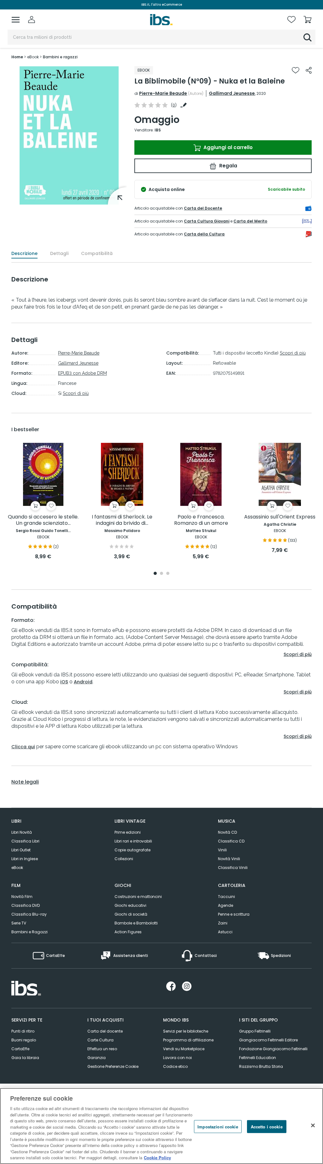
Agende (225, 905)
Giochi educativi (130, 905)
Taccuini (226, 896)
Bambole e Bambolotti (136, 923)
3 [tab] (168, 574)
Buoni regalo (23, 1040)
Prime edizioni (128, 832)
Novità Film (21, 896)
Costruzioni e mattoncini (138, 896)
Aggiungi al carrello (227, 147)
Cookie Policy (157, 1158)
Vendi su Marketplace (183, 1048)
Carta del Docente (203, 208)
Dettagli (59, 253)
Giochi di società (131, 914)
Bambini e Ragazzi (29, 932)
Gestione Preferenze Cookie (112, 1066)
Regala (227, 165)
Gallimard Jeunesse (232, 93)
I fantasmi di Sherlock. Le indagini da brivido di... (122, 520)
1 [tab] (155, 574)
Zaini (222, 923)
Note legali (25, 782)
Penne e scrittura (234, 914)
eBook (17, 867)
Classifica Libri (25, 841)
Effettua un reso (102, 1048)
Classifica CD (231, 841)
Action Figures (128, 932)
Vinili (222, 850)
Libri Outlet (21, 850)
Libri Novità (21, 832)
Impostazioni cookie (217, 1126)
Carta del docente (105, 1031)
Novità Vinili (229, 858)
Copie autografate (132, 850)
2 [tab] (161, 574)
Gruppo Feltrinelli (255, 1031)
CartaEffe (20, 1048)
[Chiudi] (313, 1125)
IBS (158, 130)
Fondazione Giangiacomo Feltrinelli (273, 1048)
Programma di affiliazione (188, 1040)
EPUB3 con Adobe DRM (82, 373)
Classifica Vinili (233, 867)
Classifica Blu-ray (29, 914)
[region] (161, 1126)
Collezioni (124, 858)
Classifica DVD (25, 905)
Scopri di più (76, 393)
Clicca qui (23, 747)
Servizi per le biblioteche (185, 1031)
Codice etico (175, 1066)
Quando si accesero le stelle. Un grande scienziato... (43, 520)
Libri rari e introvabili (133, 841)
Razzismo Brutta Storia (261, 1066)
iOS (64, 682)
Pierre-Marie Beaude (163, 93)
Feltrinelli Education (257, 1057)
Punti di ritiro (22, 1031)
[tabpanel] (43, 501)
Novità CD (227, 832)
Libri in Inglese (24, 858)
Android (83, 682)
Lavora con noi (177, 1057)
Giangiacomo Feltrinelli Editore (268, 1040)
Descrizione (24, 253)
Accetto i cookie (267, 1126)
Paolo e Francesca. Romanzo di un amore (201, 520)
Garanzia (96, 1057)
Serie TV (18, 923)
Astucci (225, 932)
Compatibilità (97, 253)
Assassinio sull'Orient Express (279, 517)
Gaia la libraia (25, 1057)
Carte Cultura (100, 1040)
